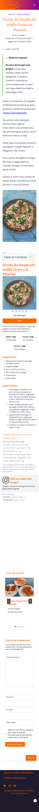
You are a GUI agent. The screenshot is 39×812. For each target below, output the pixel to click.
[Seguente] (30, 684)
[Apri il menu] (34, 5)
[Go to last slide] (8, 684)
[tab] (15, 709)
